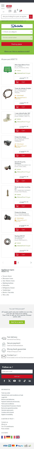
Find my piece (16, 44)
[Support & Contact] (10, 11)
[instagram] (19, 381)
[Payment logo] (17, 446)
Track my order (5, 393)
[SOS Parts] (9, 7)
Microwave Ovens (8, 278)
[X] (9, 381)
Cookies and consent (7, 412)
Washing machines (8, 283)
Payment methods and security (10, 401)
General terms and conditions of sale (12, 395)
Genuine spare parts (7, 410)
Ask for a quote (17, 322)
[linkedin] (30, 381)
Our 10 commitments (7, 426)
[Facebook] (4, 381)
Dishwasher (6, 285)
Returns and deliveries (7, 399)
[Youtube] (14, 381)
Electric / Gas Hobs (8, 292)
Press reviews (5, 428)
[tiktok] (24, 381)
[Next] (30, 263)
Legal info (4, 397)
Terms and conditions (7, 403)
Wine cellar (6, 295)
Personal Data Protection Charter (11, 406)
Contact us (4, 422)
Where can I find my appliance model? (17, 51)
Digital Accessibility (7, 414)
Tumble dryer (6, 290)
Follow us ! (7, 367)
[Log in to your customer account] (15, 11)
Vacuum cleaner (7, 276)
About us (4, 424)
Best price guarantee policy (9, 408)
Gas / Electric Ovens (9, 280)
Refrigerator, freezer (9, 287)
